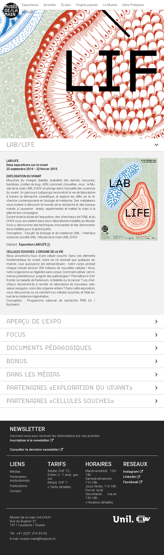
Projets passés (87, 5)
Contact (15, 491)
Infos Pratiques (133, 5)
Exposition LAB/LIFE (33, 244)
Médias (15, 472)
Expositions (30, 5)
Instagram (131, 472)
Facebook (130, 482)
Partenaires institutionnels (20, 478)
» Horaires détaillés (99, 502)
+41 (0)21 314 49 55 (31, 533)
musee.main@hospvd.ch (38, 539)
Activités (50, 5)
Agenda (27, 12)
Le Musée (110, 5)
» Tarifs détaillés (59, 487)
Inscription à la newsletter (29, 440)
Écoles (66, 5)
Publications (18, 486)
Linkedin (129, 477)
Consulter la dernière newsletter (34, 449)
